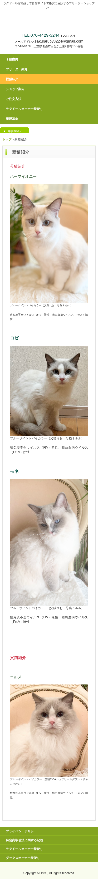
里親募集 (12, 119)
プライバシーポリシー (21, 831)
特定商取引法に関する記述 (24, 840)
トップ (7, 139)
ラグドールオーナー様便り (24, 109)
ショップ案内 (15, 89)
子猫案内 (12, 59)
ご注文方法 (13, 99)
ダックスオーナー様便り (23, 858)
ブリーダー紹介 (17, 69)
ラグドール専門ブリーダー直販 (49, 20)
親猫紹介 (12, 79)
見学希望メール (16, 131)
